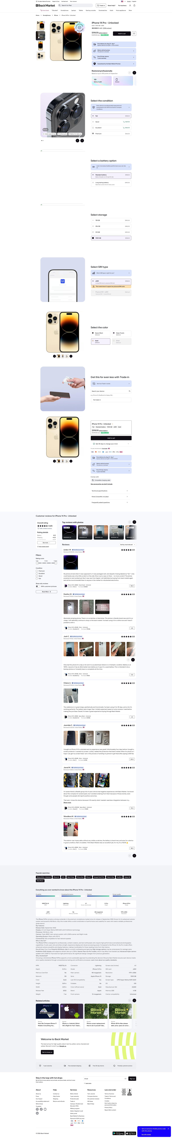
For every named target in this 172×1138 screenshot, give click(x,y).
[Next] (71, 356)
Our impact (39, 1099)
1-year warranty (74, 1096)
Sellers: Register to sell (76, 1111)
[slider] (37, 563)
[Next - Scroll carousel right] (134, 72)
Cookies (107, 1101)
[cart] (134, 5)
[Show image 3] (67, 356)
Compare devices (92, 1096)
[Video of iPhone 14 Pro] (40, 35)
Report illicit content (110, 1110)
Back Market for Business (77, 1116)
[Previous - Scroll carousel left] (130, 72)
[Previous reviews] (130, 855)
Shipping (55, 1099)
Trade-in (72, 1101)
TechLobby (104, 448)
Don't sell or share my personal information (111, 1104)
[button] (79, 27)
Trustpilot (38, 1106)
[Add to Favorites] (134, 33)
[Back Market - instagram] (37, 1109)
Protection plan (74, 1099)
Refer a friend (74, 1094)
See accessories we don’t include (101, 484)
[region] (114, 81)
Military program (75, 1108)
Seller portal (73, 1113)
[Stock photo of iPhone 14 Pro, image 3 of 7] (40, 55)
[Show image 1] (41, 140)
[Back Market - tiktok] (41, 1109)
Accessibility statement (42, 1101)
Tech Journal (91, 1094)
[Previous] (54, 356)
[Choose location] (123, 1)
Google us (62, 1046)
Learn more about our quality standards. (104, 960)
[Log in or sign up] (130, 5)
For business (122, 5)
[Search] (59, 5)
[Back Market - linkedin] (37, 1113)
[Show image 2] (43, 140)
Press (37, 1096)
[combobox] (111, 391)
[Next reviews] (134, 855)
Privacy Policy (108, 1107)
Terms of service (109, 1094)
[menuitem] (64, 10)
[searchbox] (76, 5)
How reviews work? (44, 546)
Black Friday (90, 1104)
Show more (67, 802)
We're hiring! (39, 1104)
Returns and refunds (59, 1101)
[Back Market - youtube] (45, 1109)
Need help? (111, 5)
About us (38, 1094)
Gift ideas (90, 1101)
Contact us (56, 1094)
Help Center (56, 1096)
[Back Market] (45, 5)
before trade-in (103, 33)
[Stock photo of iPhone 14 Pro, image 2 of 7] (40, 45)
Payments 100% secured (77, 1118)
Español (134, 1)
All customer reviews (93, 1099)
